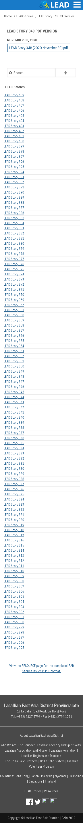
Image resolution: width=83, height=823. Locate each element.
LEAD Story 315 (14, 545)
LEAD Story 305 (14, 597)
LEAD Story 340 (14, 418)
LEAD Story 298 (14, 632)
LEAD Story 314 (14, 551)
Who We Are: (9, 745)
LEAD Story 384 (14, 223)
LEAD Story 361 (14, 310)
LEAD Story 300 (14, 622)
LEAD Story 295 (14, 648)
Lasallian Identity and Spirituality (59, 745)
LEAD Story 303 (14, 607)
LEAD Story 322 (14, 510)
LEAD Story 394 (14, 172)
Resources (51, 791)
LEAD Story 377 (14, 259)
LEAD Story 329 (14, 474)
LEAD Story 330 (14, 469)
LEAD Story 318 (14, 530)
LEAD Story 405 (14, 116)
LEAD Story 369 (14, 300)
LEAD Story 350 (14, 366)
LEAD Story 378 (14, 254)
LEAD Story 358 (14, 325)
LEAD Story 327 (14, 484)
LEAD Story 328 (14, 479)
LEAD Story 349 (14, 371)
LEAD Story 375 (14, 269)
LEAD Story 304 (14, 602)
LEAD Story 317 (14, 535)
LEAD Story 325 (14, 494)
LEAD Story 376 (14, 264)
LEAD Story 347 (14, 382)
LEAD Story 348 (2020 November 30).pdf (38, 48)
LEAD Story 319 (14, 525)
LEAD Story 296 (14, 643)
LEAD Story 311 (14, 566)
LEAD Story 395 (14, 167)
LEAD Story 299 (14, 627)
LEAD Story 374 (14, 274)
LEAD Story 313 (14, 556)
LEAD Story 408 (14, 100)
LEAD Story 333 (14, 453)
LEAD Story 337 (14, 433)
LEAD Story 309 (14, 576)
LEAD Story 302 (14, 612)
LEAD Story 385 (14, 218)
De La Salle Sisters (52, 761)
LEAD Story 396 (14, 162)
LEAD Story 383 (14, 228)
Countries (6, 776)
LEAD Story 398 (14, 151)
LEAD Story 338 (14, 428)
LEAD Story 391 (14, 187)
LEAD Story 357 (14, 331)
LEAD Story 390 (14, 192)
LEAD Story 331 (14, 464)
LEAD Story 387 (14, 208)
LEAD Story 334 (14, 448)
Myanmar (60, 776)
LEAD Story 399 (14, 146)
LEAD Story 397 (14, 157)
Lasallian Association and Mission (26, 750)
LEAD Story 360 (14, 315)
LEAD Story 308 (14, 581)
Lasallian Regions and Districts (41, 756)
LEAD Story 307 (14, 586)
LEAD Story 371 (14, 290)
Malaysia (46, 776)
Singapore (35, 781)
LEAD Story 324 (14, 499)
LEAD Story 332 (14, 458)
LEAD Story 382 (14, 233)
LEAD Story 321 (14, 515)
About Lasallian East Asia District (41, 736)
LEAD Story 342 (14, 407)
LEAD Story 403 (14, 126)
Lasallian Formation (63, 750)
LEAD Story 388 (14, 203)
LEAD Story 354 (14, 346)
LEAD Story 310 (14, 571)
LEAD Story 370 (14, 295)
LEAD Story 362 (14, 305)
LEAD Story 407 (14, 105)
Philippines (76, 776)
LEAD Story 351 (14, 361)
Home (8, 16)
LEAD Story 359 (14, 320)
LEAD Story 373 (14, 279)
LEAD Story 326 (14, 489)
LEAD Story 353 (14, 351)
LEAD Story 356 (14, 336)
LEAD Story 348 (14, 377)
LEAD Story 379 (14, 249)
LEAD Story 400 (14, 141)
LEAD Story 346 (14, 387)
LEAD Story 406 (14, 111)
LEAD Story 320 (14, 520)
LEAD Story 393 (14, 177)
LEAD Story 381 (14, 238)
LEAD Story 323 (14, 504)
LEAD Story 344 (14, 397)
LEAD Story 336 (14, 438)
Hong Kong (22, 776)
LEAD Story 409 (14, 95)
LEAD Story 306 (14, 591)
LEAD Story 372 (14, 284)
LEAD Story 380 (14, 244)
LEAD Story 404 (14, 121)
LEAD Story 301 (14, 617)
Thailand (50, 781)
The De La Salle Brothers (21, 761)
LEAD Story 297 (14, 637)
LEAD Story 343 (14, 402)
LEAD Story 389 (14, 198)
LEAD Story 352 (14, 356)
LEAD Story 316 (14, 540)
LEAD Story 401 (14, 136)
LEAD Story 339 (14, 423)
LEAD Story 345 (14, 392)
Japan (35, 776)
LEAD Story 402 (14, 131)
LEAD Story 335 (14, 443)
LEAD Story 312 (14, 561)
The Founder (26, 745)
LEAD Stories (24, 16)
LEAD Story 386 (14, 213)
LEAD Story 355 (14, 341)
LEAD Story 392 (14, 182)
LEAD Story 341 (14, 412)
